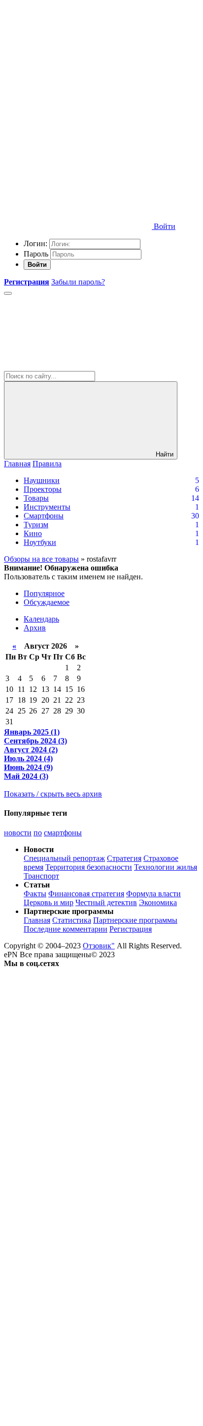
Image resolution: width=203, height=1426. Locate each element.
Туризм (36, 524)
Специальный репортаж (64, 858)
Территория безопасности (88, 867)
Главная (17, 463)
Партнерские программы (135, 920)
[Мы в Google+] (78, 1266)
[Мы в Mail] (78, 1417)
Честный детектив (106, 902)
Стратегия (124, 858)
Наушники (42, 480)
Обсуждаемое (46, 602)
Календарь (41, 619)
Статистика (71, 920)
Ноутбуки (40, 542)
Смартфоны (44, 516)
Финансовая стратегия (86, 893)
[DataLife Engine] (78, 75)
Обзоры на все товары (41, 559)
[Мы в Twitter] (78, 1115)
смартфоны (63, 832)
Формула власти (153, 893)
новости (18, 832)
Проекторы (43, 489)
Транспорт (41, 876)
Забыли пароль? (78, 282)
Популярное (44, 593)
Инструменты (47, 507)
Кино (33, 533)
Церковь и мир (48, 902)
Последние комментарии (65, 929)
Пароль (36, 254)
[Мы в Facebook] (78, 1190)
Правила (47, 463)
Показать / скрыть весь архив (53, 794)
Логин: (35, 243)
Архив (35, 628)
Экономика (158, 902)
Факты (35, 893)
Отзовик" (99, 945)
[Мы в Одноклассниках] (78, 1342)
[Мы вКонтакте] (78, 1039)
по (38, 832)
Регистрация (130, 929)
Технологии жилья (165, 867)
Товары (36, 498)
